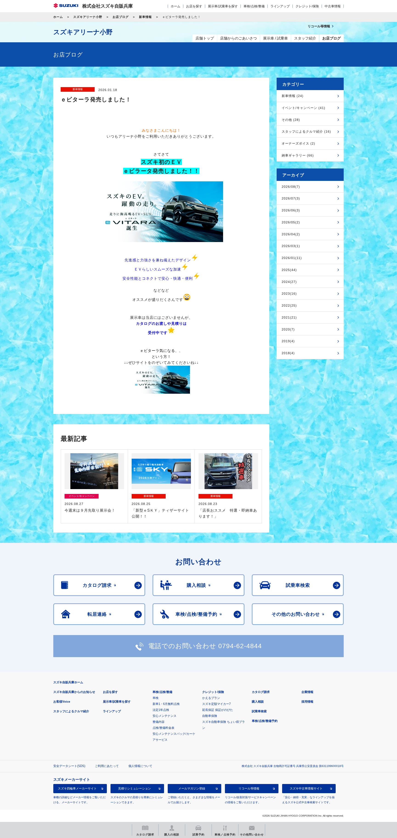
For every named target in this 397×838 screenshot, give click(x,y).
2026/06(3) (291, 210)
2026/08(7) (291, 186)
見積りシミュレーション (134, 788)
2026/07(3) (291, 198)
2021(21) (289, 317)
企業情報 (307, 692)
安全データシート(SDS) (69, 766)
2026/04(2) (291, 234)
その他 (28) (291, 120)
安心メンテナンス (164, 716)
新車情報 (145, 17)
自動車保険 (209, 716)
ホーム (175, 6)
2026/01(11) (292, 258)
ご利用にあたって (107, 766)
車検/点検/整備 (254, 6)
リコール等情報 (248, 788)
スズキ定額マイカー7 (216, 704)
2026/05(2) (291, 222)
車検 (156, 698)
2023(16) (289, 293)
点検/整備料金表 (163, 728)
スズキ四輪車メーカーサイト (77, 788)
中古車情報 (333, 6)
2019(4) (288, 341)
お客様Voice (61, 701)
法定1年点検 (161, 710)
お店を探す (194, 6)
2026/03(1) (291, 246)
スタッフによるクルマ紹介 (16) (306, 131)
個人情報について (140, 766)
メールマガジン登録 (191, 788)
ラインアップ (280, 6)
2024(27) (289, 282)
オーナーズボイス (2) (298, 143)
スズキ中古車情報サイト (306, 788)
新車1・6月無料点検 (166, 704)
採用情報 (307, 701)
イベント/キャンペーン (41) (303, 108)
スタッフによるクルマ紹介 (71, 711)
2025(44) (289, 270)
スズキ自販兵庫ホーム (68, 682)
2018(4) (288, 353)
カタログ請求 (261, 692)
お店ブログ (121, 17)
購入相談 (258, 701)
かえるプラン (211, 698)
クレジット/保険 (307, 6)
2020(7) (288, 329)
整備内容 (158, 722)
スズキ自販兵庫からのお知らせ (74, 692)
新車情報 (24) (292, 96)
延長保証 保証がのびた (217, 710)
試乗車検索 (259, 711)
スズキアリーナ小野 (87, 17)
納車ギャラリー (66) (298, 155)
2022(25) (289, 305)
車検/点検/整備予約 (265, 721)
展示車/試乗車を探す (223, 6)
